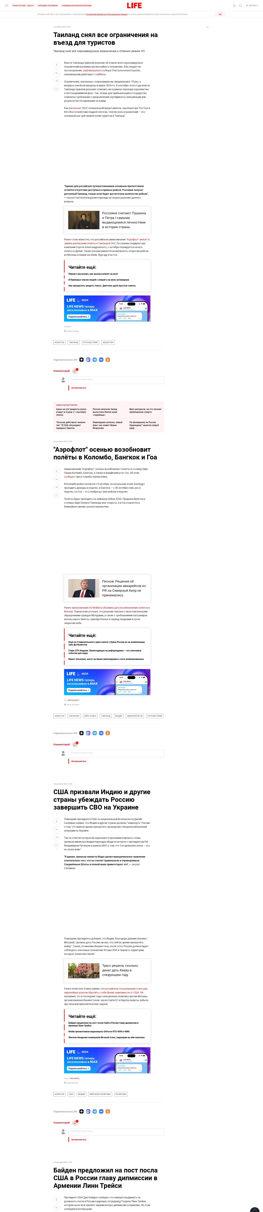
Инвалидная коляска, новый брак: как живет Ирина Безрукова (107, 425)
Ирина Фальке (72, 1083)
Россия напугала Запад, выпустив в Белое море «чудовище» (105, 412)
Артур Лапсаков (73, 705)
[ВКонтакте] (101, 359)
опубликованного (93, 70)
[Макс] (88, 359)
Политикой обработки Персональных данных (106, 14)
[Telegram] (94, 359)
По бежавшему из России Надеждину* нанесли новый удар (144, 425)
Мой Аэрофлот (73, 700)
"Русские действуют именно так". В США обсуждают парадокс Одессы (70, 425)
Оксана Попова (73, 331)
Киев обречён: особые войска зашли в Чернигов (71, 1175)
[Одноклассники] (108, 359)
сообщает (69, 476)
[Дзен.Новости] (81, 359)
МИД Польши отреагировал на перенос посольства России (145, 1175)
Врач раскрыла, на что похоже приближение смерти (145, 410)
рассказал (75, 108)
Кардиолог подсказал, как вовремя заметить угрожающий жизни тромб (107, 1163)
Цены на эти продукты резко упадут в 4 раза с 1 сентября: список (71, 412)
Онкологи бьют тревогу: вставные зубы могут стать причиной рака (70, 1163)
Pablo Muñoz (74, 1078)
